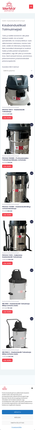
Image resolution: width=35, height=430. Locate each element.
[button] (32, 388)
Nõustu (17, 412)
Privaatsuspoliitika (17, 427)
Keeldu (17, 417)
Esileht (4, 21)
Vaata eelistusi (17, 423)
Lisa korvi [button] (7, 118)
